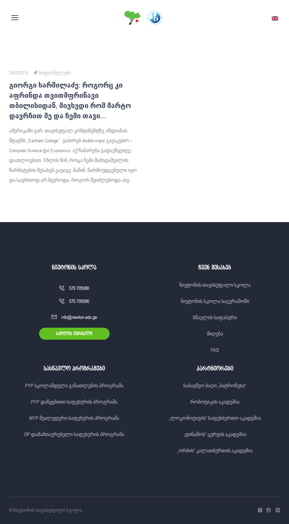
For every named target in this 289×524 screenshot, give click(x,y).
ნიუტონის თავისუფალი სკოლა (215, 285)
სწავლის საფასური (215, 317)
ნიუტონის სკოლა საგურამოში (215, 301)
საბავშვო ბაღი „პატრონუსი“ (214, 385)
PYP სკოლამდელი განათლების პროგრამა (74, 385)
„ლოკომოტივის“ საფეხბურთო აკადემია (215, 418)
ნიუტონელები (55, 73)
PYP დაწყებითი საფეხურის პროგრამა (74, 402)
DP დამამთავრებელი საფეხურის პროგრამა (74, 434)
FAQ (215, 350)
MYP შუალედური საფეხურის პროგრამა (74, 418)
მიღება (215, 334)
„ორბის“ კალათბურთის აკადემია (215, 450)
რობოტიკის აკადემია (215, 402)
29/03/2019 (18, 73)
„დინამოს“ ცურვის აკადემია (215, 434)
